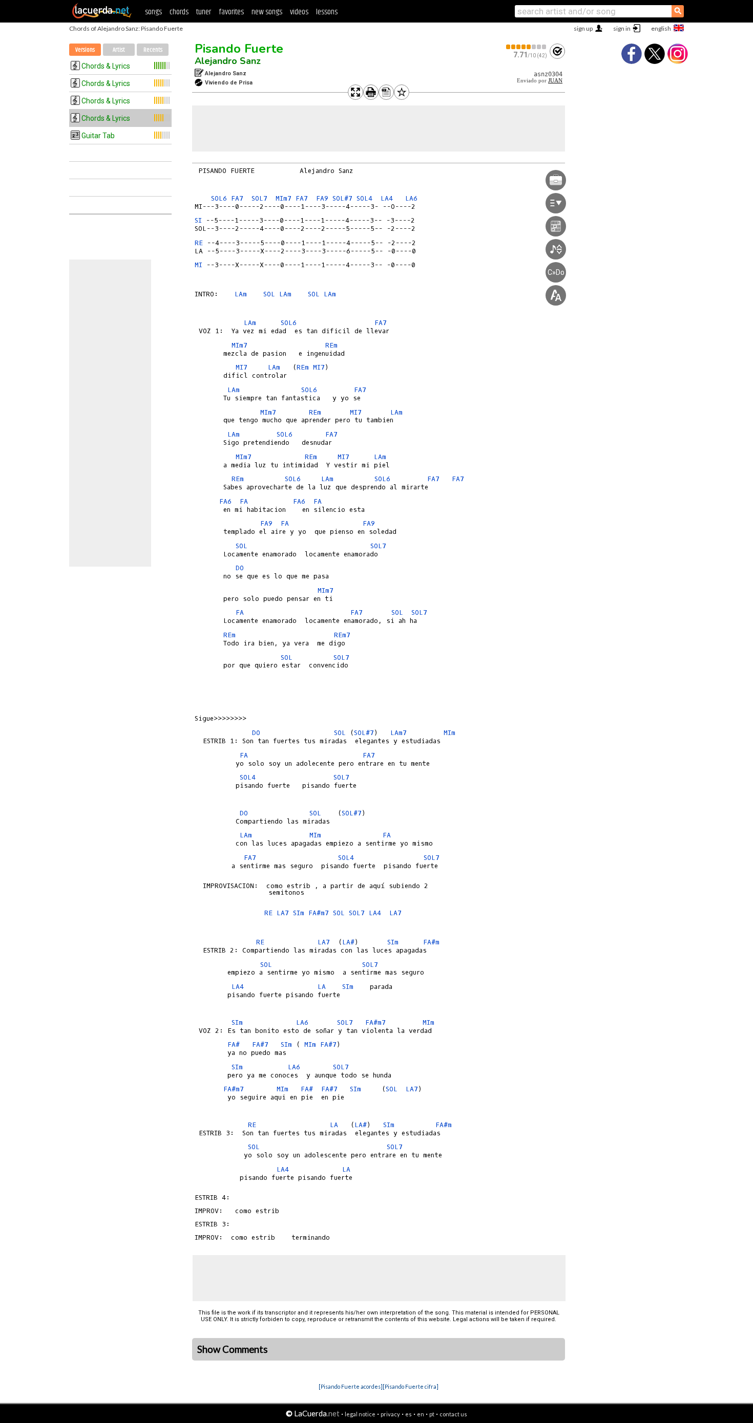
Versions (85, 50)
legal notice (360, 1414)
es (408, 1414)
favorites (231, 12)
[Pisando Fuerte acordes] (351, 1386)
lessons (327, 12)
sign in (622, 28)
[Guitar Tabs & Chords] (102, 16)
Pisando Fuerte (239, 48)
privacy (390, 1414)
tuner (203, 12)
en (420, 1414)
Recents (152, 50)
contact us (453, 1414)
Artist (119, 50)
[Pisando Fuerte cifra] (410, 1386)
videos (299, 12)
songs (153, 12)
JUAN (555, 80)
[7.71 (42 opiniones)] (526, 47)
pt (431, 1414)
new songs (267, 12)
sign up (583, 28)
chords (179, 12)
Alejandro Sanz (228, 61)
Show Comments (232, 1349)
